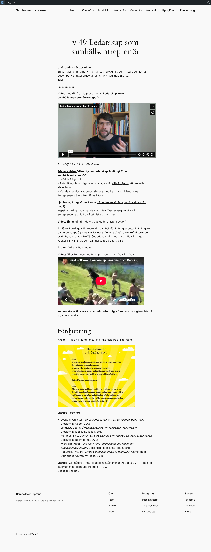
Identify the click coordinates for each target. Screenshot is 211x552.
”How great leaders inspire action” (105, 221)
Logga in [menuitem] (10, 2)
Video (61, 93)
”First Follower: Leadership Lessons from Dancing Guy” (101, 254)
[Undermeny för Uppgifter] (175, 10)
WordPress (36, 534)
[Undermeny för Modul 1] (109, 10)
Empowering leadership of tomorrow (107, 451)
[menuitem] (2, 2)
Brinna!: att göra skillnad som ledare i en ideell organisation (116, 435)
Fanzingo (133, 236)
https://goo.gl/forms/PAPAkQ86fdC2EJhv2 (102, 75)
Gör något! (75, 462)
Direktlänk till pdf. (68, 470)
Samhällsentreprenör (31, 10)
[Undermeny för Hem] (77, 10)
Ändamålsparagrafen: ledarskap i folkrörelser (109, 427)
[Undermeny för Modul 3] (141, 10)
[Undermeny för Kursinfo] (94, 10)
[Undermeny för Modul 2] (125, 10)
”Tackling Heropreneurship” (84, 339)
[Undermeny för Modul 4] (157, 10)
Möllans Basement (79, 247)
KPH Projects (120, 183)
